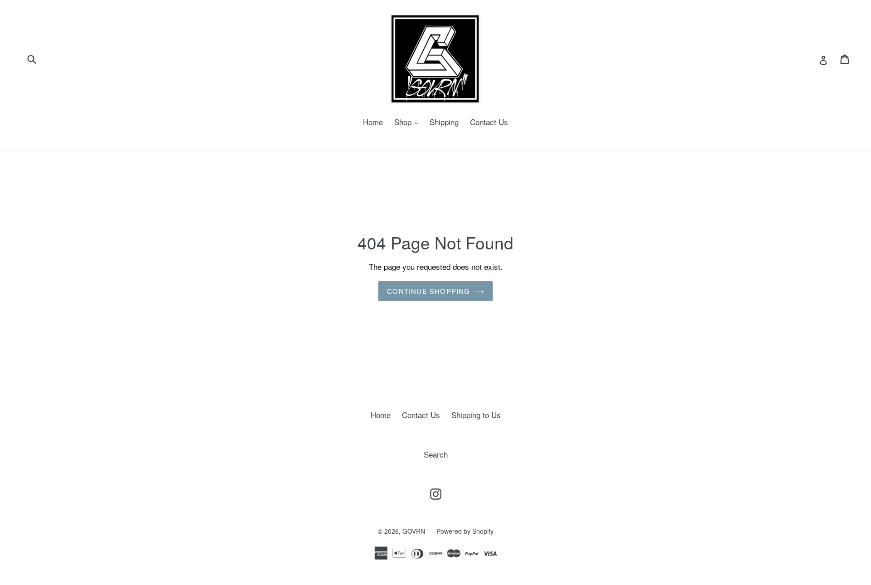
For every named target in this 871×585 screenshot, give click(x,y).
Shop (408, 121)
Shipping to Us (476, 414)
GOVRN (413, 531)
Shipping (444, 121)
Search (436, 454)
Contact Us (489, 121)
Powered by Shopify (465, 531)
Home (373, 121)
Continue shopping (428, 291)
